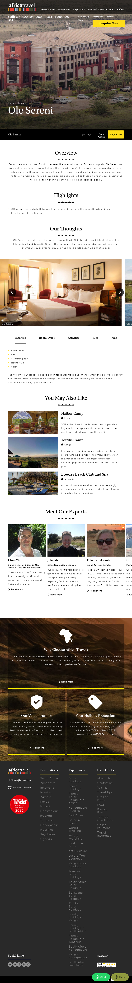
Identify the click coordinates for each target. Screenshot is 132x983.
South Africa (49, 778)
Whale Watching (76, 837)
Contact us (105, 783)
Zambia (45, 797)
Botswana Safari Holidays (76, 895)
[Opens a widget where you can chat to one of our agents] (120, 977)
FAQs (101, 804)
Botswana (47, 787)
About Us (103, 778)
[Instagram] (28, 965)
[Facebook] (19, 965)
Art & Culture (78, 851)
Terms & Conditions (105, 818)
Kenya (21, 103)
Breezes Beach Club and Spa (84, 474)
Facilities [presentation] (20, 337)
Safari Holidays (75, 780)
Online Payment (103, 826)
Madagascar (49, 825)
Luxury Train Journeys (78, 857)
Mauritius (46, 829)
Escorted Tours (95, 9)
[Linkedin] (15, 965)
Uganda (46, 839)
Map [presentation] (114, 337)
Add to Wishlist (101, 135)
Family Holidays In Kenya (77, 917)
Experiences (64, 9)
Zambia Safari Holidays (75, 906)
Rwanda (46, 815)
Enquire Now (108, 23)
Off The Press (102, 798)
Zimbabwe (48, 783)
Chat (103, 977)
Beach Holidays (75, 787)
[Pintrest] (24, 965)
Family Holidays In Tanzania (77, 939)
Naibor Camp (72, 413)
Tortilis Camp (72, 440)
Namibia (46, 792)
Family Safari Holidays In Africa (77, 798)
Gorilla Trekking (75, 829)
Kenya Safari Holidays (78, 865)
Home (11, 103)
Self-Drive (76, 815)
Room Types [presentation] (47, 337)
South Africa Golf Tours (77, 963)
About (81, 20)
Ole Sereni (14, 134)
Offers (120, 9)
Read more (16, 589)
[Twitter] (10, 965)
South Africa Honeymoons (78, 948)
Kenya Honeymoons (78, 956)
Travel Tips (105, 792)
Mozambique (49, 811)
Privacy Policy (102, 811)
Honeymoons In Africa (78, 809)
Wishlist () (83, 16)
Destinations (48, 9)
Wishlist (102, 787)
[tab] (20, 338)
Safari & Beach (74, 821)
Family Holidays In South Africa (77, 928)
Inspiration (79, 9)
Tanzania (46, 820)
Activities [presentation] (73, 337)
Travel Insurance (104, 834)
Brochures (111, 16)
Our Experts (97, 16)
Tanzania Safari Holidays (75, 874)
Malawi (45, 806)
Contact (110, 9)
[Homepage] (22, 7)
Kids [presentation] (95, 337)
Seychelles (48, 834)
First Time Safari (76, 844)
